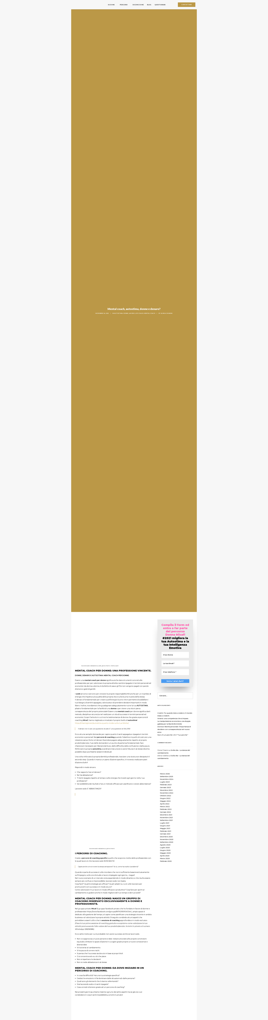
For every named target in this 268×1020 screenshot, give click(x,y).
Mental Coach (149, 313)
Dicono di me (138, 5)
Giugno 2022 (165, 798)
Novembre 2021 (166, 817)
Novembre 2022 (166, 793)
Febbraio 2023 (165, 785)
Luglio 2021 (164, 823)
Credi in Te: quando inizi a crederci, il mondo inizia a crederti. (174, 714)
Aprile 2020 (164, 856)
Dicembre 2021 (166, 815)
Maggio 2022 (165, 801)
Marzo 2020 (165, 858)
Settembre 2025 (166, 776)
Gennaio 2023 (165, 787)
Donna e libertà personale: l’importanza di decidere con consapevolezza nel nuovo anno (174, 729)
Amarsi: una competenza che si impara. (172, 718)
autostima (118, 313)
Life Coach (139, 313)
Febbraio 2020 (166, 861)
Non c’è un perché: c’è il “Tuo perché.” (172, 735)
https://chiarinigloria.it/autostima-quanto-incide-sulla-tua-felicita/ (102, 723)
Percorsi (124, 5)
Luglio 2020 (165, 848)
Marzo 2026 (165, 774)
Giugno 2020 (165, 850)
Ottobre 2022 (165, 796)
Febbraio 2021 (165, 831)
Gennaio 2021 (165, 834)
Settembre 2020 (166, 842)
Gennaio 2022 (165, 812)
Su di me (111, 5)
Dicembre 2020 (166, 837)
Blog (149, 5)
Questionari (160, 5)
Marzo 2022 (165, 807)
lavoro (132, 313)
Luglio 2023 (165, 782)
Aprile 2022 (164, 804)
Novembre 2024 (166, 779)
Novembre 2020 (166, 839)
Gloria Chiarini (167, 313)
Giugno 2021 (165, 826)
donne (125, 313)
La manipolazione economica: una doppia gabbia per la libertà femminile (173, 722)
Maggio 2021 (165, 828)
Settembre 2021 (166, 820)
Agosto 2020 (165, 845)
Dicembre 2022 (166, 790)
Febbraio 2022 (166, 809)
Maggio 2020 (165, 853)
